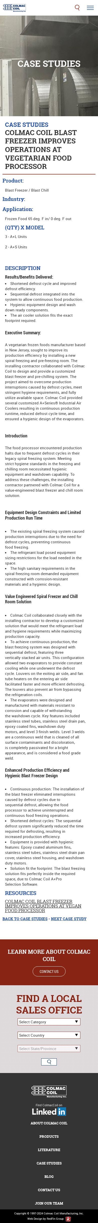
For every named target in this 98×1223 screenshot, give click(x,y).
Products (49, 1136)
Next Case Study (68, 918)
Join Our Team (49, 1203)
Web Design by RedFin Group (45, 1218)
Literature (49, 1149)
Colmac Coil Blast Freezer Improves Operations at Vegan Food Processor (43, 906)
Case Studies (49, 1163)
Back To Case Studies (25, 918)
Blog (49, 1176)
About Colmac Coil (49, 1123)
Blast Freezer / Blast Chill (27, 190)
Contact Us (49, 971)
